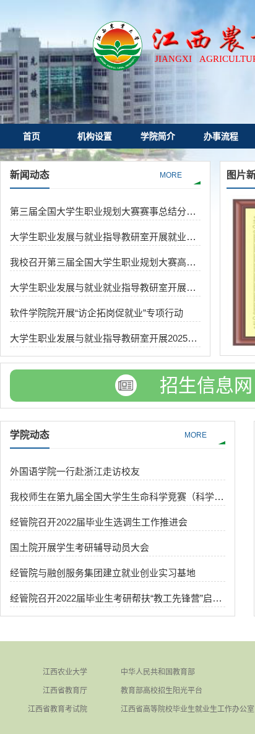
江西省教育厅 (65, 690)
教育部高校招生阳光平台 (161, 690)
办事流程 (221, 136)
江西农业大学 (65, 672)
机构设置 (94, 136)
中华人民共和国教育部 (158, 672)
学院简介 (157, 136)
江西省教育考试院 (57, 709)
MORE (171, 175)
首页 (31, 136)
